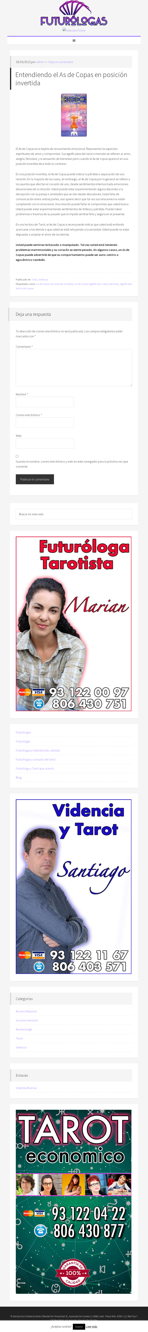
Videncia (43, 279)
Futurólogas (74, 13)
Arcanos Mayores (26, 1011)
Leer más (91, 1326)
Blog (19, 777)
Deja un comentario (61, 62)
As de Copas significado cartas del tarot (96, 284)
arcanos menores (27, 1020)
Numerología (24, 1029)
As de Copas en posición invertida (54, 284)
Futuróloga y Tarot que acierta (35, 768)
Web (19, 436)
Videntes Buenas (26, 1088)
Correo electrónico (29, 415)
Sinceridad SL (61, 1316)
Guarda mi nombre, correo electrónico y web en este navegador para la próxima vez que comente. (72, 463)
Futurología (23, 741)
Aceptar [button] (79, 1326)
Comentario (24, 346)
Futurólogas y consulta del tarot (36, 759)
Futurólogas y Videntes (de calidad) (38, 750)
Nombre (22, 394)
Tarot (34, 279)
